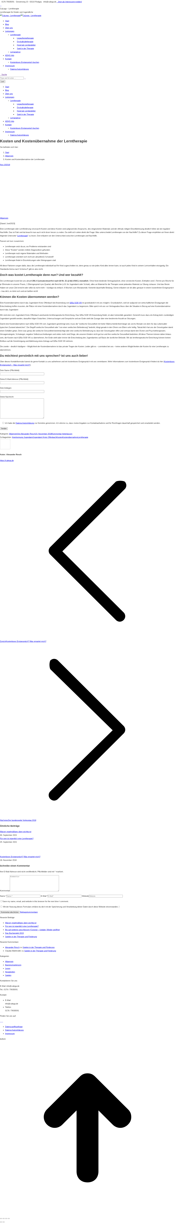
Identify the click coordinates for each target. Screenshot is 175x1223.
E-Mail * (44, 896)
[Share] (4, 1218)
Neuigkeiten (10, 972)
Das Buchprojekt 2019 (14, 933)
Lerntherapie (22, 236)
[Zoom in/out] (9, 1218)
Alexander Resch (12, 947)
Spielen (8, 975)
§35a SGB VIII (76, 303)
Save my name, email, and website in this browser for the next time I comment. (36, 901)
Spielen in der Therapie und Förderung (21, 937)
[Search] (25, 78)
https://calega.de (7, 460)
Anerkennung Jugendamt (22, 437)
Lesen (7, 968)
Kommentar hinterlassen (62, 434)
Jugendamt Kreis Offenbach (44, 437)
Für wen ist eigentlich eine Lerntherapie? (16, 838)
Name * (3, 896)
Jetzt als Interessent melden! (70, 2)
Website (85, 896)
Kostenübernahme (70, 437)
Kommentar (5, 891)
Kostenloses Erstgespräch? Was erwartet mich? (20, 857)
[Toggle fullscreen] (6, 1218)
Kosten (59, 437)
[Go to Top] (87, 1214)
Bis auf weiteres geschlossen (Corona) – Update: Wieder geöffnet (32, 930)
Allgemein (4, 218)
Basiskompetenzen (13, 965)
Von (26, 434)
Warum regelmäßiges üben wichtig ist (15, 832)
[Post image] (7, 853)
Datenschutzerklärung (25, 423)
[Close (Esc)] (1, 1218)
